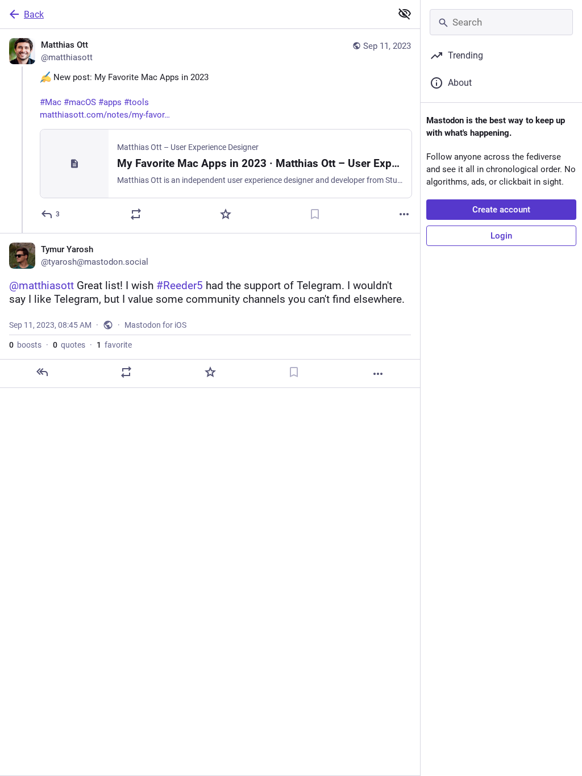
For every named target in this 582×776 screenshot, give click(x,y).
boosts (25, 344)
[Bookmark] (315, 214)
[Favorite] (225, 214)
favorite (114, 344)
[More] (404, 214)
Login (501, 236)
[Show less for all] (404, 13)
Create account (501, 210)
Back (34, 14)
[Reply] (42, 372)
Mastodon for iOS (155, 324)
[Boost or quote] (136, 214)
